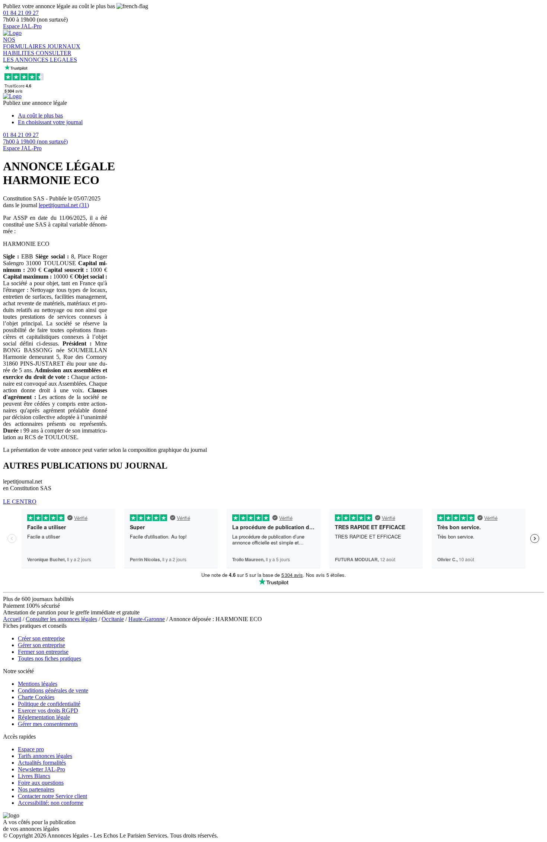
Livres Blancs (34, 776)
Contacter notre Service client (52, 796)
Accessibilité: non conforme (50, 803)
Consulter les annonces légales (61, 619)
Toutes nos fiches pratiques (49, 658)
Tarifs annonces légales (45, 756)
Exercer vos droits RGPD (48, 710)
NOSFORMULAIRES (25, 42)
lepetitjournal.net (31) (64, 205)
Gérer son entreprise (41, 645)
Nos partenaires (36, 789)
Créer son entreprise (41, 638)
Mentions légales (37, 684)
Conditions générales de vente (53, 690)
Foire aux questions (41, 783)
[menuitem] (281, 115)
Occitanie (113, 619)
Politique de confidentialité (49, 704)
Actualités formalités (42, 762)
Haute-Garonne (146, 619)
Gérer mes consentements (48, 724)
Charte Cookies (36, 697)
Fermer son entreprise (43, 652)
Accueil (12, 619)
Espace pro (31, 749)
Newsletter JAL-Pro (41, 769)
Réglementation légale (44, 717)
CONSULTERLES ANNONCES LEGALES (40, 56)
